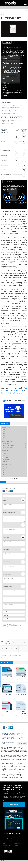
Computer (14, 475)
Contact (16, 845)
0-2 (14, 438)
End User (14, 453)
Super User (14, 455)
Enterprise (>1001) (14, 447)
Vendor (16, 847)
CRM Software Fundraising (6, 655)
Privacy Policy (6, 847)
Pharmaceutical (14, 473)
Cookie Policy (17, 843)
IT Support (14, 457)
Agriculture (14, 469)
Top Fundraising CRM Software (14, 389)
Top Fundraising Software (11, 393)
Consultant (14, 459)
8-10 (14, 430)
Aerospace (14, 467)
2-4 (14, 436)
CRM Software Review (16, 655)
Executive (14, 461)
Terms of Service (6, 845)
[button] (4, 491)
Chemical (14, 471)
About (4, 843)
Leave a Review (10, 482)
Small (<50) (14, 443)
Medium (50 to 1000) (14, 445)
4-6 (14, 434)
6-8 (14, 432)
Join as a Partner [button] (14, 804)
